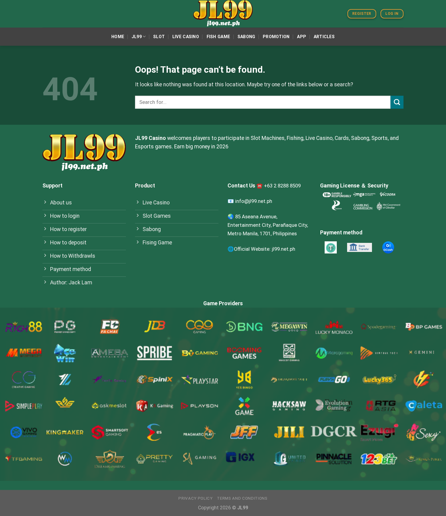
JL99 (137, 36)
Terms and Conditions (242, 498)
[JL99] (223, 14)
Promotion (276, 36)
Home (117, 36)
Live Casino (185, 36)
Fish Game (218, 36)
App (301, 36)
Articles (324, 36)
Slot (159, 36)
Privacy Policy (195, 498)
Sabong (246, 36)
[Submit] (397, 102)
